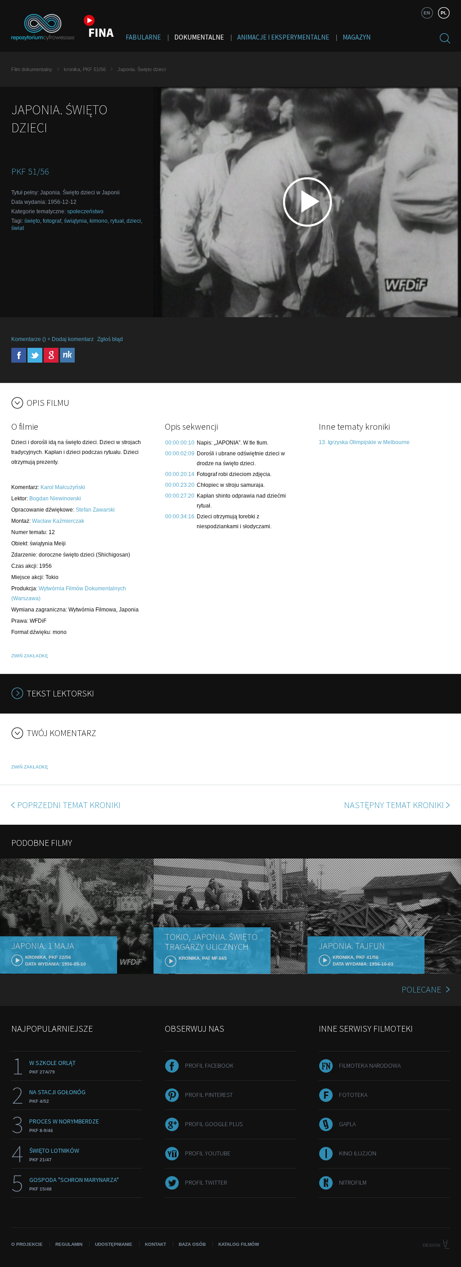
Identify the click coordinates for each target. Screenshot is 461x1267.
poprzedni (69, 804)
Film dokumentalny (31, 69)
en (427, 12)
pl (444, 12)
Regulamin (68, 1244)
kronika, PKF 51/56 (85, 69)
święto (32, 221)
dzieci (134, 221)
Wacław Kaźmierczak (58, 521)
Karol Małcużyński (63, 487)
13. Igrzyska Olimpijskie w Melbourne (364, 442)
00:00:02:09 (179, 453)
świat (17, 228)
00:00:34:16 (179, 516)
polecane (421, 989)
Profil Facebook (209, 1065)
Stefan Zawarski (95, 510)
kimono (99, 221)
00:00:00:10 (179, 443)
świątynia (75, 221)
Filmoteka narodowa (370, 1065)
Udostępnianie (113, 1244)
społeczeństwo (85, 211)
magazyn (357, 37)
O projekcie (27, 1244)
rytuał (117, 221)
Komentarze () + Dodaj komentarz (52, 339)
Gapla (347, 1124)
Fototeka (353, 1095)
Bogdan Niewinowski (55, 498)
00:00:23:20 (179, 485)
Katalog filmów (238, 1244)
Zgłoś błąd (110, 339)
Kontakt (155, 1244)
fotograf (52, 221)
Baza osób (192, 1244)
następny (394, 804)
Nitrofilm (352, 1182)
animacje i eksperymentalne (283, 37)
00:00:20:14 (179, 474)
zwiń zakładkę (29, 655)
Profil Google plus (214, 1124)
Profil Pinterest (209, 1095)
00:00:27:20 (179, 496)
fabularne (143, 37)
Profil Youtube (207, 1153)
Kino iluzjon (357, 1153)
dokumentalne (199, 37)
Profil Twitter (206, 1182)
